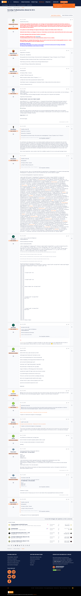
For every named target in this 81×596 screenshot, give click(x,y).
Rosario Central (48, 218)
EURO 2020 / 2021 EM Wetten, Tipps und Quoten (31, 525)
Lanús (34, 187)
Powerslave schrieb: (25, 477)
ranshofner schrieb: (24, 405)
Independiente (64, 202)
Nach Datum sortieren (56, 15)
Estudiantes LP (42, 179)
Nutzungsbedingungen (48, 587)
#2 (68, 50)
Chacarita (57, 229)
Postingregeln (14, 528)
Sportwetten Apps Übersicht (13, 560)
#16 (68, 499)
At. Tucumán (47, 226)
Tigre (53, 200)
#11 (68, 402)
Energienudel (14, 533)
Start (69, 587)
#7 (68, 236)
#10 (68, 390)
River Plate (53, 210)
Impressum (32, 560)
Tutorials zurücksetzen (39, 587)
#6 (68, 155)
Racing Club (31, 224)
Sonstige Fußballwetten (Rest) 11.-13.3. (20, 541)
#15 (68, 474)
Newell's (64, 192)
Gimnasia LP (65, 221)
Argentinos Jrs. (42, 208)
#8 (68, 324)
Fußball (20, 537)
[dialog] (64, 6)
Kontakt (32, 564)
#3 (68, 68)
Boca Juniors (54, 181)
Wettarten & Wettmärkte (13, 562)
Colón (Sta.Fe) (42, 197)
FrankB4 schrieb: (24, 129)
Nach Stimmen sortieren (67, 15)
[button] (16, 2)
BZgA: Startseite (57, 561)
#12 (68, 419)
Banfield (31, 195)
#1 (72, 19)
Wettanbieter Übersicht (12, 557)
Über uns (32, 562)
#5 (68, 126)
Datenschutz (56, 587)
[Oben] (71, 588)
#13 (68, 435)
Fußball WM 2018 (22, 529)
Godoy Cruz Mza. (34, 216)
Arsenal (23, 214)
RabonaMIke (67, 537)
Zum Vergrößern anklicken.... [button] (44, 138)
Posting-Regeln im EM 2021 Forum (19, 524)
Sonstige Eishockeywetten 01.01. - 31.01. (20, 532)
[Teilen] (70, 19)
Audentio (35, 594)
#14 (68, 449)
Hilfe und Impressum (64, 587)
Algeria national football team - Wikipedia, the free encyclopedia (33, 412)
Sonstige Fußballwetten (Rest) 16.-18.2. (20, 536)
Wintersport (25, 533)
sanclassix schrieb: (24, 327)
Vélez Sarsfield (48, 189)
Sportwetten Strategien (12, 564)
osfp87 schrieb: (24, 422)
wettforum (13, 525)
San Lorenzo (24, 185)
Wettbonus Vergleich (12, 559)
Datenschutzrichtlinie (35, 559)
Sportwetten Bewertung (35, 557)
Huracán (31, 206)
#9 (68, 348)
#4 (68, 88)
